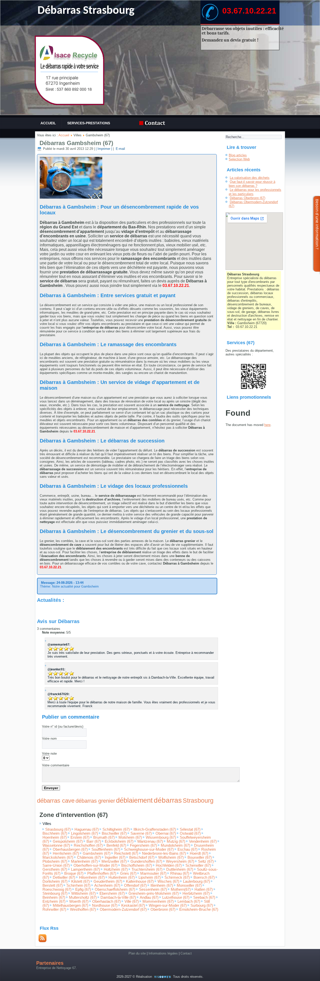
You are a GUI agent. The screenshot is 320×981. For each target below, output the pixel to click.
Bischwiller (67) (114, 833)
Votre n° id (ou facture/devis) (62, 726)
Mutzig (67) (176, 841)
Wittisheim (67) (83, 893)
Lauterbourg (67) (196, 881)
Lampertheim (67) (85, 869)
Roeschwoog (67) (57, 889)
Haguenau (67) (86, 829)
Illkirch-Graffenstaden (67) (155, 829)
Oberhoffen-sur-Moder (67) (96, 865)
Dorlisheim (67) (55, 881)
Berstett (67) (52, 885)
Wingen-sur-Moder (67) (168, 905)
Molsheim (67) (130, 837)
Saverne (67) (141, 833)
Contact (186, 953)
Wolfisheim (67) (171, 857)
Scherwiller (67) (198, 865)
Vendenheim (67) (203, 841)
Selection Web (239, 159)
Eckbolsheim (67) (119, 841)
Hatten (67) (203, 889)
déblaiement (134, 800)
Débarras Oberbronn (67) (247, 198)
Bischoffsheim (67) (136, 865)
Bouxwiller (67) (200, 857)
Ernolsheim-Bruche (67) (198, 909)
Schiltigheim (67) (116, 829)
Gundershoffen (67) (146, 861)
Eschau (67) (188, 849)
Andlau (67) (149, 897)
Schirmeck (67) (177, 877)
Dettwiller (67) (64, 877)
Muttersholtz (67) (83, 897)
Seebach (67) (204, 897)
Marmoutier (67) (153, 873)
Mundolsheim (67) (175, 845)
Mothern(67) (181, 889)
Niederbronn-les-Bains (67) (164, 853)
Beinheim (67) (53, 897)
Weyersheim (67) (180, 861)
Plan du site (137, 953)
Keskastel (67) (133, 905)
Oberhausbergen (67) (70, 849)
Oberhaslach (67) (106, 901)
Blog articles (238, 155)
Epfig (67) (83, 889)
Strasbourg (198, 800)
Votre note (49, 753)
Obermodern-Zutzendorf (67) (123, 909)
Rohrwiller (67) (54, 909)
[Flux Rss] (42, 941)
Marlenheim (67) (84, 861)
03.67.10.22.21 (249, 10)
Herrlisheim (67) (66, 853)
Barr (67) (93, 841)
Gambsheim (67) (96, 853)
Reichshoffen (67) (88, 845)
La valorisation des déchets (250, 178)
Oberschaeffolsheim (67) (115, 889)
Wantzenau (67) (150, 841)
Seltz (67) (206, 861)
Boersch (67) (204, 877)
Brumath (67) (104, 837)
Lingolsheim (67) (84, 833)
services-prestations (88, 123)
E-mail (120, 149)
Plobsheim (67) (54, 861)
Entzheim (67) (54, 901)
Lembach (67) (189, 901)
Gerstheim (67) (54, 869)
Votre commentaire (55, 765)
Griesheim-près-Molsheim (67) (153, 893)
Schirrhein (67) (78, 885)
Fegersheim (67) (143, 845)
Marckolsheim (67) (57, 857)
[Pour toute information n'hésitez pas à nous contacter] (153, 123)
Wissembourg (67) (161, 837)
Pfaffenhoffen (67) (101, 873)
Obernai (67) (166, 833)
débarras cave (55, 800)
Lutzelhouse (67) (176, 897)
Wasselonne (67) (56, 845)
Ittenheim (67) (161, 885)
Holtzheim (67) (116, 869)
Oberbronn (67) (163, 909)
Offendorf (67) (135, 885)
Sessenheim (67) (153, 889)
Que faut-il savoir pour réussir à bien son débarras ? (252, 184)
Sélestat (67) (190, 829)
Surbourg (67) (201, 905)
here (267, 425)
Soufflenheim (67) (106, 849)
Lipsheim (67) (149, 877)
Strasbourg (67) (58, 829)
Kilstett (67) (80, 881)
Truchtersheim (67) (147, 869)
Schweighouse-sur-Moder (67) (149, 849)
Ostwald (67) (190, 833)
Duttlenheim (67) (179, 869)
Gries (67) (128, 873)
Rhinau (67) (179, 873)
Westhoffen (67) (83, 909)
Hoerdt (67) (199, 853)
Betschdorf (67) (141, 857)
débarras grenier (95, 801)
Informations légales (163, 953)
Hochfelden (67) (169, 865)
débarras (168, 800)
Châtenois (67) (89, 857)
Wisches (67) (168, 881)
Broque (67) (74, 873)
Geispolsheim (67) (68, 841)
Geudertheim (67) (108, 881)
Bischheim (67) (54, 833)
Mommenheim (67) (158, 901)
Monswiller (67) (189, 885)
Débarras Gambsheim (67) (76, 143)
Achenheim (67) (107, 885)
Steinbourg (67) (55, 893)
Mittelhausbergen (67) (70, 905)
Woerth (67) (78, 901)
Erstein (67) (80, 837)
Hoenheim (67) (54, 837)
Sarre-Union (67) (56, 865)
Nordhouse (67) (105, 905)
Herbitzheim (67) (196, 893)
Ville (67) (131, 901)
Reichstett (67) (126, 853)
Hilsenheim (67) (92, 877)
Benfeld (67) (116, 845)
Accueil (48, 123)
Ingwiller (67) (115, 857)
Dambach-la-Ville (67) (118, 897)
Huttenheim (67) (121, 877)
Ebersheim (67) (112, 893)
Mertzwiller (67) (114, 861)
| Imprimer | (104, 149)
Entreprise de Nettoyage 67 (56, 968)
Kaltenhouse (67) (140, 881)
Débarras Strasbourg (86, 11)
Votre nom (49, 738)
